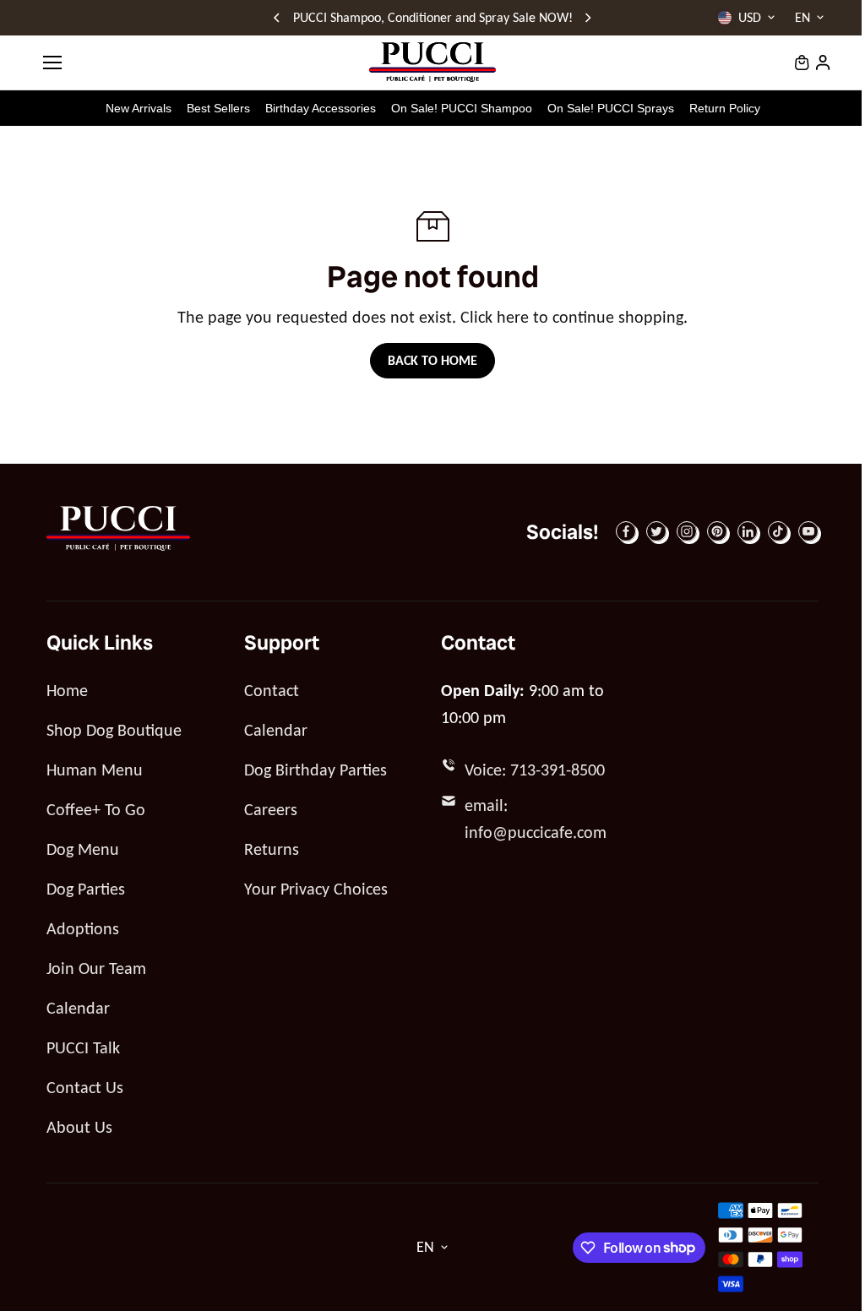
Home (67, 690)
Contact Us (84, 1087)
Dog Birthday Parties (315, 769)
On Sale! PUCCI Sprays (610, 108)
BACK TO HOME (432, 360)
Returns (271, 849)
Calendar (78, 1008)
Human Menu (94, 769)
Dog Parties (85, 889)
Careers (270, 809)
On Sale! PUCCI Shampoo (461, 108)
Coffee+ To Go (95, 809)
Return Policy (724, 108)
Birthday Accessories (320, 108)
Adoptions (82, 928)
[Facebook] (626, 531)
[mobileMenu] (52, 62)
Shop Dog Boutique (114, 730)
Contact (271, 690)
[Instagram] (687, 531)
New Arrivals (138, 108)
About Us (79, 1127)
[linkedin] (747, 531)
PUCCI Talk (83, 1047)
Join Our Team (96, 968)
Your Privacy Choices (316, 889)
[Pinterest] (717, 531)
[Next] (587, 18)
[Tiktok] (778, 531)
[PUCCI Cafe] (432, 62)
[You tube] (808, 531)
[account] (822, 62)
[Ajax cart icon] (801, 62)
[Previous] (278, 18)
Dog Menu (82, 849)
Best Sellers (218, 108)
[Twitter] (656, 531)
